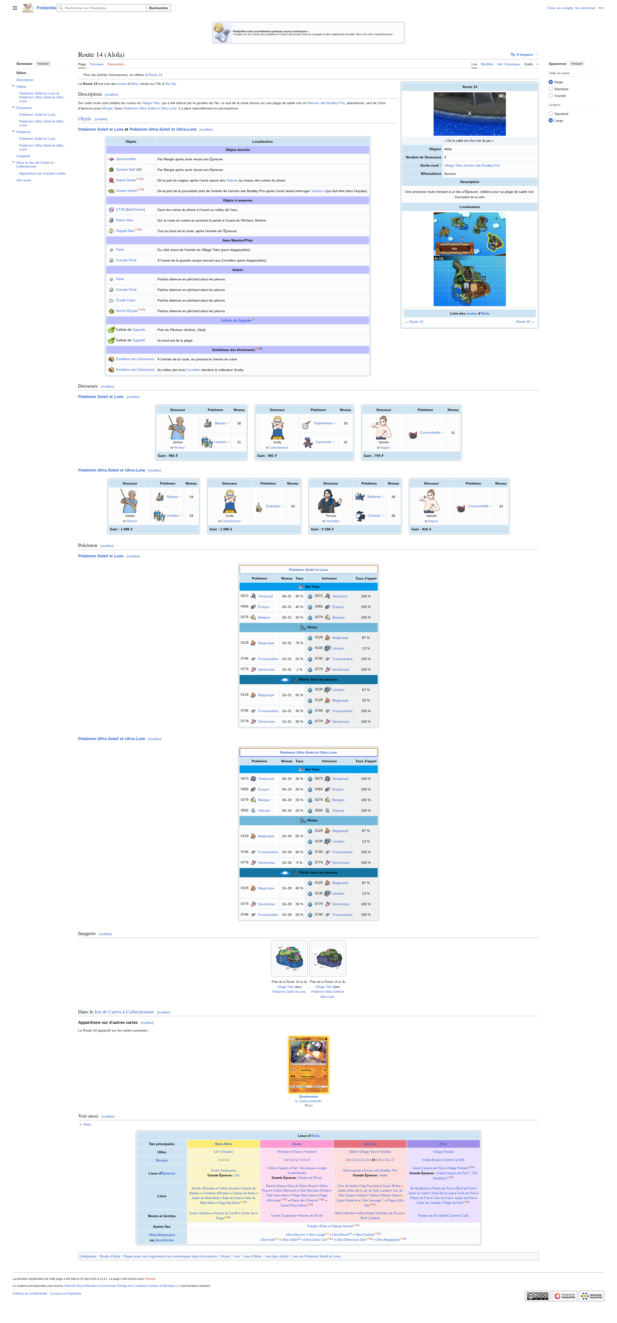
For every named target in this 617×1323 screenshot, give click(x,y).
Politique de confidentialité (30, 1293)
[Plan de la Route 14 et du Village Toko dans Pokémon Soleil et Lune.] (289, 958)
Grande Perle (126, 260)
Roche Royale (127, 311)
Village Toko (453, 165)
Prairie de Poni (442, 1188)
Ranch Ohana (275, 1186)
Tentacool (265, 596)
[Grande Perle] (111, 260)
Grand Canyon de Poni (428, 1168)
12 (360, 1160)
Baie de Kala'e (233, 1198)
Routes (162, 1160)
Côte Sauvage (371, 1200)
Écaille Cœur (126, 300)
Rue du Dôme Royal (302, 1186)
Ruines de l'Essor (390, 1213)
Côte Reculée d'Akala (314, 1190)
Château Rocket (341, 1226)
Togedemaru (323, 423)
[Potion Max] (111, 220)
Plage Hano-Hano (304, 1195)
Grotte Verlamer (200, 1213)
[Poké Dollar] (176, 456)
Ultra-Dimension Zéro (351, 1240)
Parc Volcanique (303, 1168)
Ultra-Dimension (162, 1235)
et (150, 108)
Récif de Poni (465, 1188)
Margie (107, 108)
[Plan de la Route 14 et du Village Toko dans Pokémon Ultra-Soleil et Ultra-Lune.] (327, 958)
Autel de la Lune (442, 1193)
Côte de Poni (442, 1198)
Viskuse (232, 180)
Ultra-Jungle (317, 1234)
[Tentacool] (253, 596)
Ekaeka (227, 1152)
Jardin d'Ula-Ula (348, 1190)
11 (353, 1160)
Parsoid (150, 1279)
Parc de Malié (347, 1186)
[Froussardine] (253, 658)
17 (393, 1160)
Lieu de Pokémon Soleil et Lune (316, 1256)
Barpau (220, 423)
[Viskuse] (253, 810)
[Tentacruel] (253, 778)
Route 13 (416, 322)
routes (471, 313)
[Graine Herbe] (111, 191)
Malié (352, 1152)
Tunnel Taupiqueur (283, 1215)
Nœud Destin (126, 180)
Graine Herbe (126, 191)
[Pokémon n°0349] (207, 423)
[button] (15, 8)
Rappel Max (125, 231)
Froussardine (268, 659)
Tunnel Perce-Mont (293, 1205)
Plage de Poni (453, 1203)
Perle (120, 249)
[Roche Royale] (111, 311)
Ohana (296, 1152)
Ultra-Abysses (296, 1234)
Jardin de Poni (465, 1198)
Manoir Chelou (368, 1195)
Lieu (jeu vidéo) (276, 1256)
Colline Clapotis (277, 1168)
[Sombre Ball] (111, 169)
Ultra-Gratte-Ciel (315, 1240)
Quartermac (308, 1096)
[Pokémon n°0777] (306, 423)
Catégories (88, 1256)
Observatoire (352, 1170)
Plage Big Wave (229, 1203)
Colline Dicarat (228, 1188)
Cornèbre (193, 370)
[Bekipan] (253, 617)
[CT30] (111, 209)
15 (380, 1160)
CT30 (120, 209)
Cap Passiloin (370, 1186)
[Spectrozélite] (111, 159)
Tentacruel (266, 779)
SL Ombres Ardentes (308, 1101)
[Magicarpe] (253, 642)
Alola (485, 313)
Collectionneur (278, 447)
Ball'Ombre (135, 209)
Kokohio (385, 1152)
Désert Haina (391, 1195)
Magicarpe (266, 643)
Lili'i (216, 1152)
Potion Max (124, 220)
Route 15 (523, 322)
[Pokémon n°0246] (259, 506)
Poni (443, 1144)
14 (373, 1160)
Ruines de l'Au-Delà (432, 1215)
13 (367, 1160)
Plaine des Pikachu (304, 1200)
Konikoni (310, 1152)
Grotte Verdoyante (223, 1170)
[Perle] (111, 249)
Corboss (374, 515)
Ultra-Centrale (364, 1234)
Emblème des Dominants (135, 359)
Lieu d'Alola (252, 1256)
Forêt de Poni (466, 1193)
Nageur (385, 447)
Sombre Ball (125, 169)
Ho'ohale (283, 1152)
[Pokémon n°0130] (207, 442)
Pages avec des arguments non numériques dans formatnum (170, 1256)
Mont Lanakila (370, 1218)
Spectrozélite (126, 159)
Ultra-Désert (340, 1234)
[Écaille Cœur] (111, 300)
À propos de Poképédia (65, 1293)
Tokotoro (317, 191)
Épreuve (168, 1173)
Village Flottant (443, 1152)
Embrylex (273, 506)
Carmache (323, 442)
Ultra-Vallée (290, 1240)
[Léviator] (327, 648)
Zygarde (138, 329)
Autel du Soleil (419, 1193)
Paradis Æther (317, 1226)
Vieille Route (431, 1160)
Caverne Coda (459, 1215)
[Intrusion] (310, 596)
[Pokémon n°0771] (413, 432)
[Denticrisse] (253, 669)
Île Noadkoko (419, 1188)
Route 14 (155, 75)
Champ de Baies (244, 1193)
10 (347, 1160)
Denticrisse (266, 669)
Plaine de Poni (420, 1198)
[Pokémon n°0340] (360, 497)
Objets (84, 118)
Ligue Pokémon (347, 1200)
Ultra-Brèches (164, 1240)
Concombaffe (430, 432)
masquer (43, 63)
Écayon (263, 607)
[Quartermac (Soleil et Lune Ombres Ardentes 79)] (309, 1064)
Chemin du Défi (453, 1160)
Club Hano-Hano (277, 1195)
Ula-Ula (170, 84)
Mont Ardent (366, 1213)
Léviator (220, 442)
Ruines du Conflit (226, 1213)
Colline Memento (284, 1190)
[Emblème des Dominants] (111, 359)
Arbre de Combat (428, 1203)
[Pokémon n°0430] (360, 515)
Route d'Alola (110, 1256)
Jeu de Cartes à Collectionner (124, 1011)
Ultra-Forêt (267, 1240)
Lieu (237, 1256)
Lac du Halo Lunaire (376, 1190)
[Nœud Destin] (111, 180)
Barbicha (374, 497)
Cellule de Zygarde (236, 320)
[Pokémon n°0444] (308, 442)
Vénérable (332, 521)
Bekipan (264, 617)
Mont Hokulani (345, 1213)
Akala (296, 1144)
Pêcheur (179, 447)
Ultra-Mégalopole (388, 1240)
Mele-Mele (223, 1144)
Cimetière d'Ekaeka (215, 1193)
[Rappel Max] (111, 231)
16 (386, 1160)
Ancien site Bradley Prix (482, 165)
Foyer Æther (391, 1186)
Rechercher (158, 8)
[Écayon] (253, 606)
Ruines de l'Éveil (310, 1178)
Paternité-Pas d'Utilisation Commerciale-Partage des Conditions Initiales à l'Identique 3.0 (122, 1286)
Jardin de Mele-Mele (205, 1198)
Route (225, 1256)
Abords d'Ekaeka (203, 1188)
